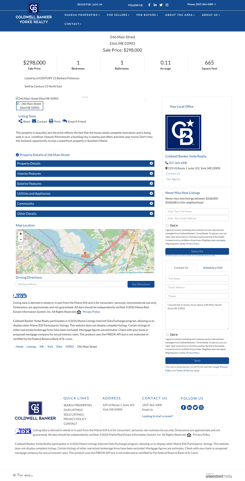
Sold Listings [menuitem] (74, 414)
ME (42, 346)
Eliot (59, 346)
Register (84, 4)
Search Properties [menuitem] (81, 14)
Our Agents (173, 179)
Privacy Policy (91, 311)
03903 (70, 346)
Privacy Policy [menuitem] (75, 419)
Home (19, 346)
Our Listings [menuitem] (73, 409)
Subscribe (197, 251)
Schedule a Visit (213, 267)
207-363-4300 (178, 162)
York (50, 346)
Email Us (147, 409)
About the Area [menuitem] (179, 14)
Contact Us (173, 173)
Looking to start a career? (157, 416)
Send (197, 360)
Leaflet (122, 272)
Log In (98, 4)
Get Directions (141, 284)
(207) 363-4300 (204, 4)
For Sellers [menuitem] (117, 14)
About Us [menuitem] (210, 14)
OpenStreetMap (135, 272)
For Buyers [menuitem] (146, 14)
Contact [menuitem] (72, 23)
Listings (31, 346)
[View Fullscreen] (20, 247)
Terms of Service (184, 370)
